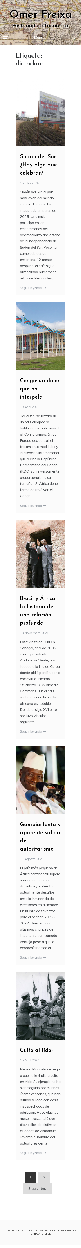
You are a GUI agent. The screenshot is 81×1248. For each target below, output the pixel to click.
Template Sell (40, 1233)
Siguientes (37, 1188)
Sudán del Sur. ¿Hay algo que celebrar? (38, 165)
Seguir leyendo (31, 288)
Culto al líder (36, 1050)
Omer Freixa (40, 15)
